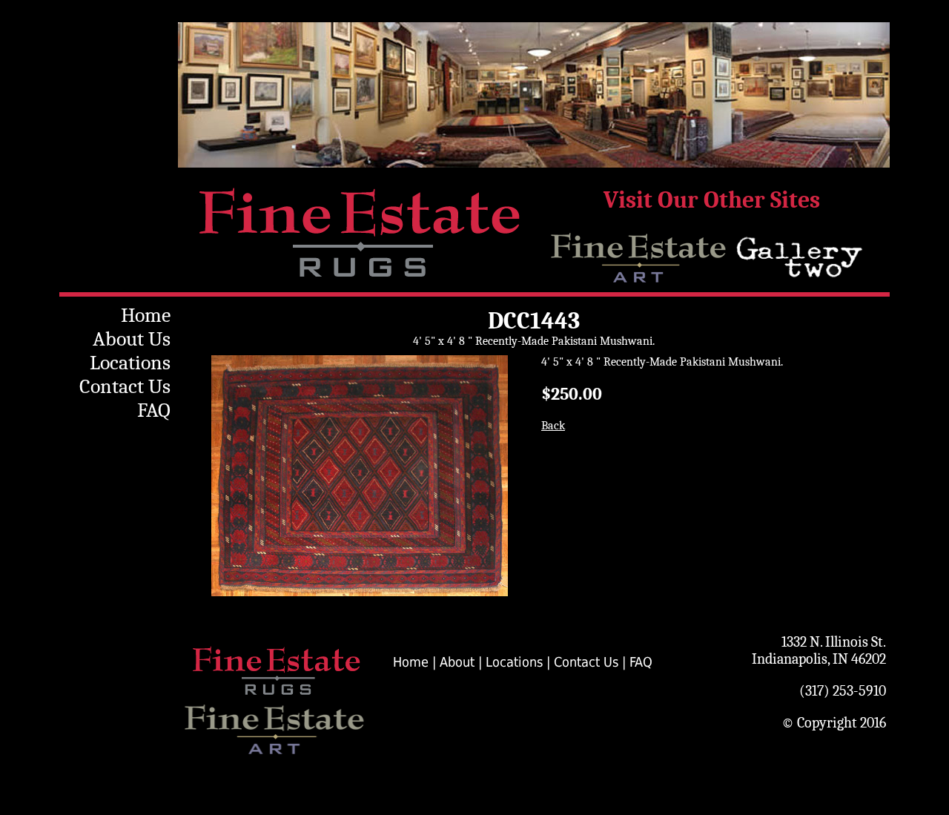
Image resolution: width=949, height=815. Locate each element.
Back (553, 425)
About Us (132, 339)
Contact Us (125, 386)
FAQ (154, 410)
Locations (130, 362)
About (457, 662)
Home (146, 315)
